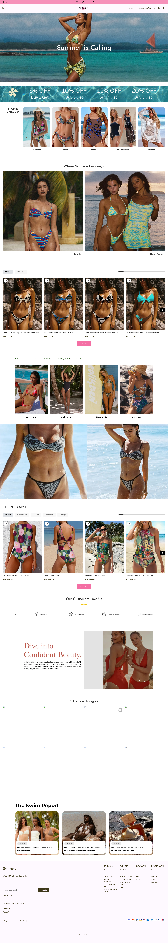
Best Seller (157, 254)
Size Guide (123, 870)
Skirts (153, 870)
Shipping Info (124, 873)
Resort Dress (155, 873)
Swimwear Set (140, 870)
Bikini (137, 876)
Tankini (138, 879)
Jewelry (153, 879)
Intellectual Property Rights (110, 890)
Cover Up (154, 876)
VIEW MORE (84, 344)
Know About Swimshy (138, 681)
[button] (3, 8)
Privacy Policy (108, 876)
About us (107, 870)
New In (77, 254)
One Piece (139, 873)
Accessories (155, 883)
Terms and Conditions (107, 880)
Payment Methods (125, 879)
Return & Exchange (126, 876)
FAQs (121, 888)
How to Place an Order (125, 883)
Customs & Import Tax (110, 885)
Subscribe (43, 890)
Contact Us (107, 873)
